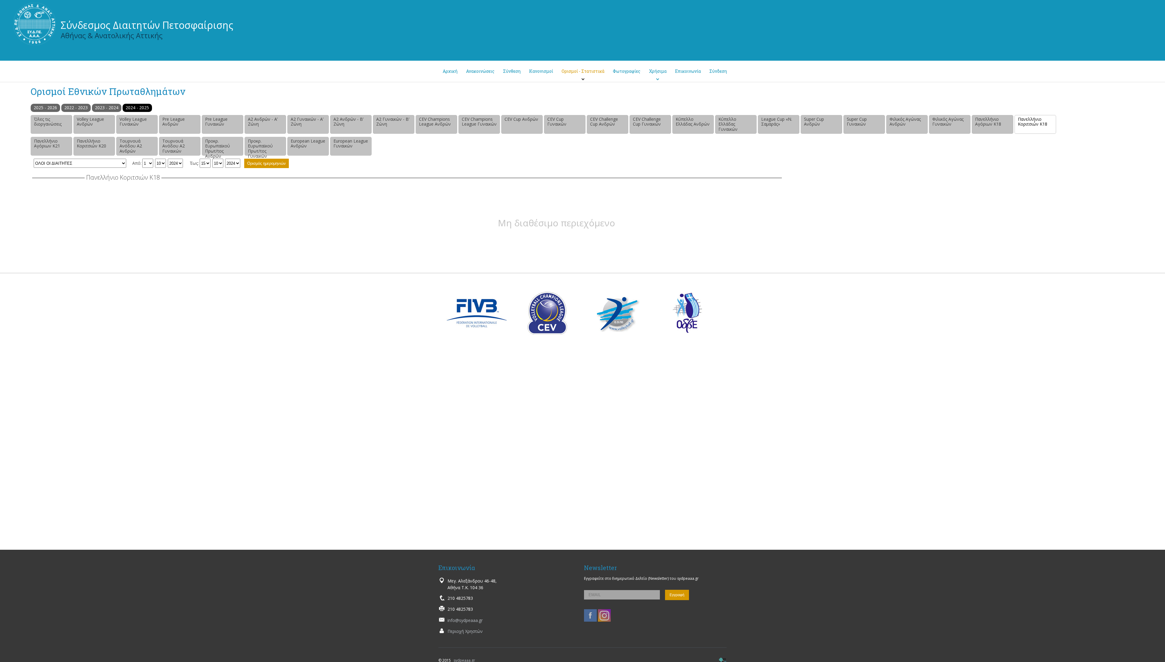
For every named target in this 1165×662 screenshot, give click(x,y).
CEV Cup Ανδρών (521, 119)
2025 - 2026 (45, 107)
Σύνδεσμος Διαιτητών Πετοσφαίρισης (147, 25)
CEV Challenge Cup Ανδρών (604, 121)
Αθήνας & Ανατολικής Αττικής (112, 35)
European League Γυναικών (350, 143)
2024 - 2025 (137, 107)
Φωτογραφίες (626, 71)
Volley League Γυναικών (133, 121)
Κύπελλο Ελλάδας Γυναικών (728, 124)
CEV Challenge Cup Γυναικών (647, 121)
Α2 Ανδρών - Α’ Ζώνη (263, 121)
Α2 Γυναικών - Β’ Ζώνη (392, 121)
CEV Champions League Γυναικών (479, 121)
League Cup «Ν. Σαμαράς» (776, 121)
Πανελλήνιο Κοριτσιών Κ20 (91, 143)
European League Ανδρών (308, 143)
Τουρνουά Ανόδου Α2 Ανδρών (131, 146)
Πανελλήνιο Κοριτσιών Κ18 (1032, 121)
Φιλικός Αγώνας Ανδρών (905, 121)
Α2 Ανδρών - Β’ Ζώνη (348, 121)
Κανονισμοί (541, 71)
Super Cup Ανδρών (814, 121)
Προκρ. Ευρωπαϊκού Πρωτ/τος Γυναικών (260, 147)
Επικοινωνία (688, 71)
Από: (136, 163)
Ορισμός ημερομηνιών (266, 163)
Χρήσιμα (658, 71)
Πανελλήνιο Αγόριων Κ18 (988, 121)
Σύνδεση (718, 71)
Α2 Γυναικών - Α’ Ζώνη (307, 121)
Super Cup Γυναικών (857, 121)
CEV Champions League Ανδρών (435, 121)
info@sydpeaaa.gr (465, 620)
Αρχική (450, 71)
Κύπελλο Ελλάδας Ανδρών (693, 121)
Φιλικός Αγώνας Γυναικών (948, 121)
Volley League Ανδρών (90, 121)
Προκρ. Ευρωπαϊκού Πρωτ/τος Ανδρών (217, 147)
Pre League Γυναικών (216, 121)
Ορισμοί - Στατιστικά (583, 71)
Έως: (194, 163)
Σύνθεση (512, 71)
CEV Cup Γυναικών (556, 121)
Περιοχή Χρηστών (465, 631)
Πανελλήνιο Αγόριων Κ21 (47, 143)
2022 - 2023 (76, 107)
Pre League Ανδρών (173, 121)
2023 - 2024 (106, 107)
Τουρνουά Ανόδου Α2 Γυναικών (173, 146)
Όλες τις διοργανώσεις (48, 121)
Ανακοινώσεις (480, 71)
